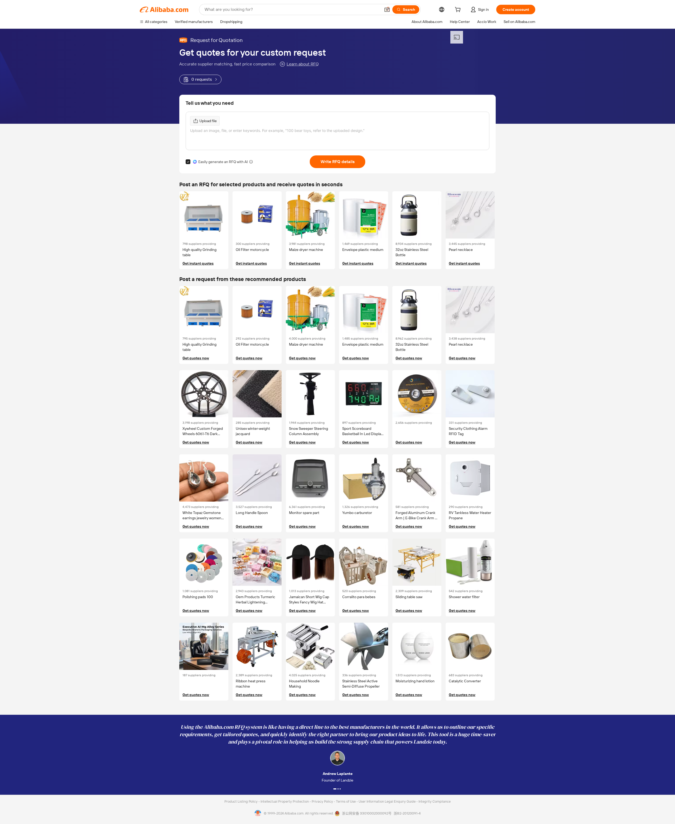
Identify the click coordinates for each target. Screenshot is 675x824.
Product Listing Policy (241, 801)
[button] (387, 9)
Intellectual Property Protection (285, 801)
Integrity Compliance (434, 801)
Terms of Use (346, 801)
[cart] (459, 10)
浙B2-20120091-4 (407, 813)
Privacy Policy (323, 801)
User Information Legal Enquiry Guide (387, 801)
